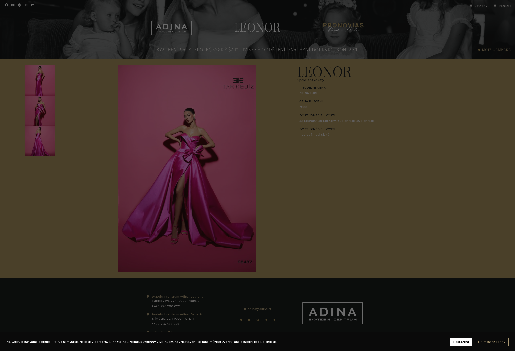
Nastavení (461, 342)
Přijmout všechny (491, 342)
